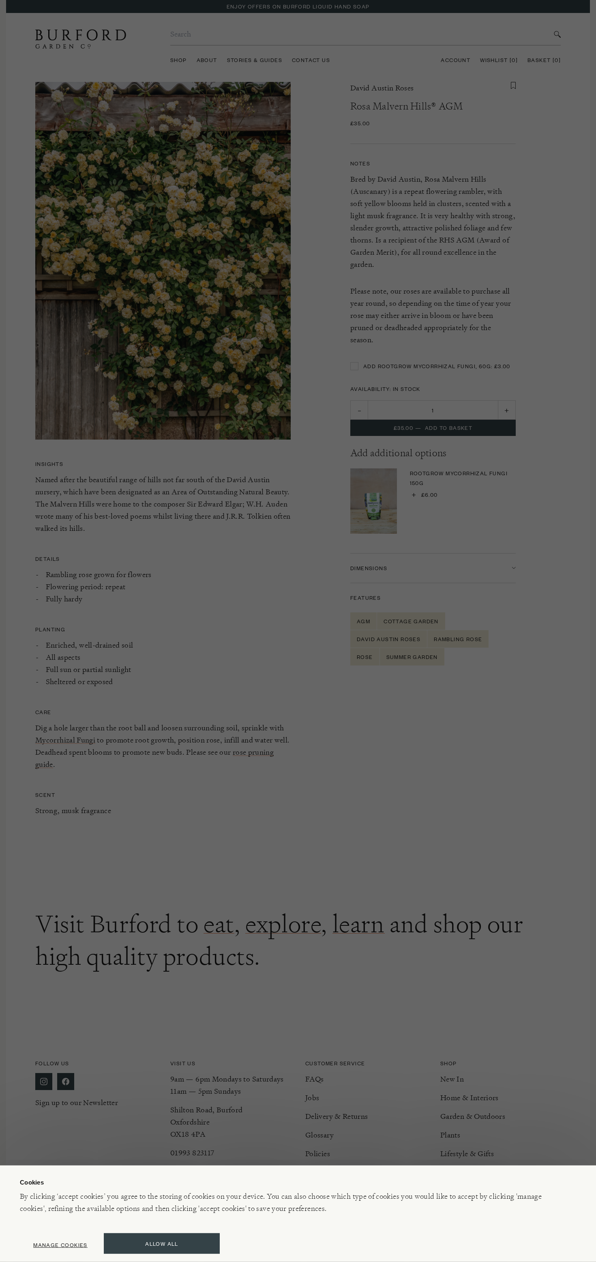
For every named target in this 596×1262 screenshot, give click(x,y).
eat (219, 923)
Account (455, 60)
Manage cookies (60, 1245)
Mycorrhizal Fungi (65, 740)
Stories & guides (254, 60)
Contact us (311, 60)
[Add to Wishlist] (513, 85)
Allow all (161, 1243)
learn (358, 923)
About (207, 60)
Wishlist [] (499, 60)
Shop (178, 60)
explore (283, 923)
